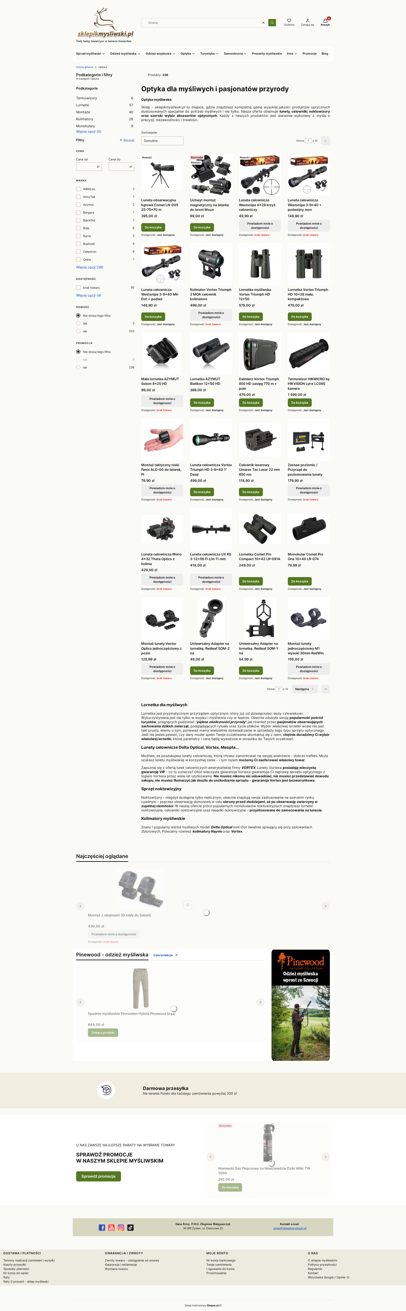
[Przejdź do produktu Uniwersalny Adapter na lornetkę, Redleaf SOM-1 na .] (260, 618)
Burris (87, 236)
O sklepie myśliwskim (322, 1260)
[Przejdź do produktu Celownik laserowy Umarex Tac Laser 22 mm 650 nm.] (260, 440)
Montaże (104, 112)
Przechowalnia (216, 1273)
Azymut (88, 204)
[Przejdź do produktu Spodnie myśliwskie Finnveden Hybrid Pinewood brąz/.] (141, 988)
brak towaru (91, 287)
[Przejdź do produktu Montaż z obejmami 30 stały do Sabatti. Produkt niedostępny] (141, 890)
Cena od (82, 159)
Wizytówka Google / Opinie (327, 1277)
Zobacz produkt (103, 1032)
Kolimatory (104, 119)
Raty (6, 1277)
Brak (86, 228)
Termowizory (104, 98)
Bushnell (89, 244)
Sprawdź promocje (98, 1176)
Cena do (114, 159)
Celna (87, 259)
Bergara (88, 212)
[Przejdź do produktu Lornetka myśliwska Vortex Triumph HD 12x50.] (260, 264)
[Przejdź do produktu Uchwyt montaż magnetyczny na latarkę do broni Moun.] (211, 175)
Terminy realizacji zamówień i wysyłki (29, 1260)
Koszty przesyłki (14, 1264)
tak (85, 323)
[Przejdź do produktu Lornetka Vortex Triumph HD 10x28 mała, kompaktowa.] (309, 264)
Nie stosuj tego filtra (97, 315)
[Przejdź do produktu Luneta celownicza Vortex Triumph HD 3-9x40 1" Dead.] (211, 440)
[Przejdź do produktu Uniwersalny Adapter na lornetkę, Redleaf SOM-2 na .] (211, 618)
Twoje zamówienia (219, 1264)
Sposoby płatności (16, 1269)
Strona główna (84, 67)
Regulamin (315, 1269)
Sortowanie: (149, 132)
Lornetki (104, 105)
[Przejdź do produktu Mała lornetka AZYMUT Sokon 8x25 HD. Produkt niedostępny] (162, 354)
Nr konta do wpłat (15, 1273)
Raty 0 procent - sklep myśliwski (25, 1281)
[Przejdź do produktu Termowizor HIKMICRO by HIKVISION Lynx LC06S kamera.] (309, 354)
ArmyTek (89, 197)
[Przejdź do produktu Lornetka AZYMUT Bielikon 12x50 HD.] (211, 354)
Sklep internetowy (202, 1305)
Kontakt (313, 1273)
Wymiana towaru (116, 1269)
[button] (272, 22)
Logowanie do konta (220, 1269)
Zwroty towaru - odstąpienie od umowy (132, 1260)
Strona (300, 140)
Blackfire (89, 220)
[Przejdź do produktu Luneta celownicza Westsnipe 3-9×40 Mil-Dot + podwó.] (162, 264)
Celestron (89, 251)
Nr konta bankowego (221, 1260)
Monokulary (104, 126)
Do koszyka (153, 227)
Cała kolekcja (163, 955)
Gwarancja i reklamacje (121, 1264)
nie (85, 331)
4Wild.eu (89, 189)
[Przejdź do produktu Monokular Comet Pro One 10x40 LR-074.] (309, 529)
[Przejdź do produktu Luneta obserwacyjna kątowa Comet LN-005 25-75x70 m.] (162, 175)
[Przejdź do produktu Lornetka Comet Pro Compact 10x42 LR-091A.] (260, 529)
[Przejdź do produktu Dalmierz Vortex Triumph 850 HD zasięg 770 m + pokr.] (260, 354)
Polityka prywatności (322, 1264)
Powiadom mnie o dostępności (260, 225)
